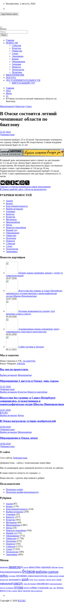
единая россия (53, 576)
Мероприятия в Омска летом (19, 437)
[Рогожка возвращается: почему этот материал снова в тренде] (12, 311)
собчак (33, 587)
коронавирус (15, 579)
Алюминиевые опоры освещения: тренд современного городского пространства (32, 330)
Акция (9, 200)
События (16, 45)
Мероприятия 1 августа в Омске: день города (29, 380)
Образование (18, 61)
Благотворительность (17, 206)
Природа (16, 67)
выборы (41, 571)
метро (48, 579)
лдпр (31, 579)
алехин (25, 567)
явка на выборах (36, 591)
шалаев (14, 591)
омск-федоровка (30, 584)
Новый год (11, 230)
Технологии (18, 69)
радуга (27, 588)
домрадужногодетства (37, 576)
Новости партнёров (16, 227)
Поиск (3, 29)
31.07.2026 (5, 386)
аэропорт (46, 567)
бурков (28, 571)
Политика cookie (14, 489)
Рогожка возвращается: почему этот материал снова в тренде (30, 312)
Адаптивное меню (9, 14)
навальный (6, 583)
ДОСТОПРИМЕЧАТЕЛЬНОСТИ (23, 80)
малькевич (42, 579)
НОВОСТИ (12, 43)
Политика (17, 72)
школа (20, 591)
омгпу (18, 583)
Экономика (17, 56)
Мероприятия (7, 106)
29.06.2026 (5, 427)
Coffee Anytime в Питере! (31, 347)
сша (50, 588)
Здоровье (16, 64)
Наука (9, 225)
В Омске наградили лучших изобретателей (28, 421)
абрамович (4, 567)
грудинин (21, 575)
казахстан (4, 579)
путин (18, 587)
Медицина (11, 219)
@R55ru (21, 363)
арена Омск (34, 567)
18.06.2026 (5, 443)
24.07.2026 (5, 410)
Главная (10, 40)
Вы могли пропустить (14, 369)
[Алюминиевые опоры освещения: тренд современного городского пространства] (12, 329)
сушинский (43, 587)
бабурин (55, 567)
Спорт (15, 53)
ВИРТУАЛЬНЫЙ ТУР (23, 83)
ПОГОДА (11, 77)
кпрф (25, 579)
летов (36, 579)
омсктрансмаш (56, 584)
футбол (9, 591)
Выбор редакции (14, 208)
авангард (16, 567)
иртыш (61, 576)
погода (2, 588)
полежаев (10, 588)
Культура (16, 48)
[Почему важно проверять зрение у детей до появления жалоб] (12, 273)
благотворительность (11, 572)
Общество (17, 51)
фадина (60, 588)
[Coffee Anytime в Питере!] (12, 347)
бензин (60, 567)
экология (26, 591)
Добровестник (7, 134)
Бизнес (15, 59)
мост (54, 579)
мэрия (58, 579)
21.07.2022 (5, 132)
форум (3, 591)
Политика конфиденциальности (22, 492)
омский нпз (43, 583)
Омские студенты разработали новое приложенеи (25, 186)
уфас (54, 588)
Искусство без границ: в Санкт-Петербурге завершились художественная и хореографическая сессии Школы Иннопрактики (34, 293)
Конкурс (10, 214)
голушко (11, 576)
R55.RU (4, 412)
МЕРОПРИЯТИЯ (15, 75)
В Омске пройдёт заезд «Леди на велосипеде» (23, 189)
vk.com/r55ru (29, 361)
